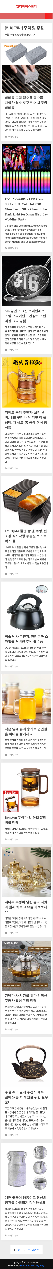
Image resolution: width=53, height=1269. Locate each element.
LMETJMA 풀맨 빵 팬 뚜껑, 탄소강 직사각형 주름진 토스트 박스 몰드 (26, 536)
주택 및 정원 (13, 137)
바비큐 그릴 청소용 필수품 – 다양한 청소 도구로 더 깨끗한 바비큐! (26, 103)
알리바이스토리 (26, 6)
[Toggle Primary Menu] (48, 16)
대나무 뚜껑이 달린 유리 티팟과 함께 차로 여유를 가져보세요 (26, 907)
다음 (34, 1250)
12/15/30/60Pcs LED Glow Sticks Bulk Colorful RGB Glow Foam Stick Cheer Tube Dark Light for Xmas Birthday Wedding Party (26, 209)
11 (29, 1250)
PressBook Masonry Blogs (32, 1266)
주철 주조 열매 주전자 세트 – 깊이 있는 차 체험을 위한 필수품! (26, 1097)
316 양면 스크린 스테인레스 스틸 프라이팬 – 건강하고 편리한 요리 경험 (25, 316)
